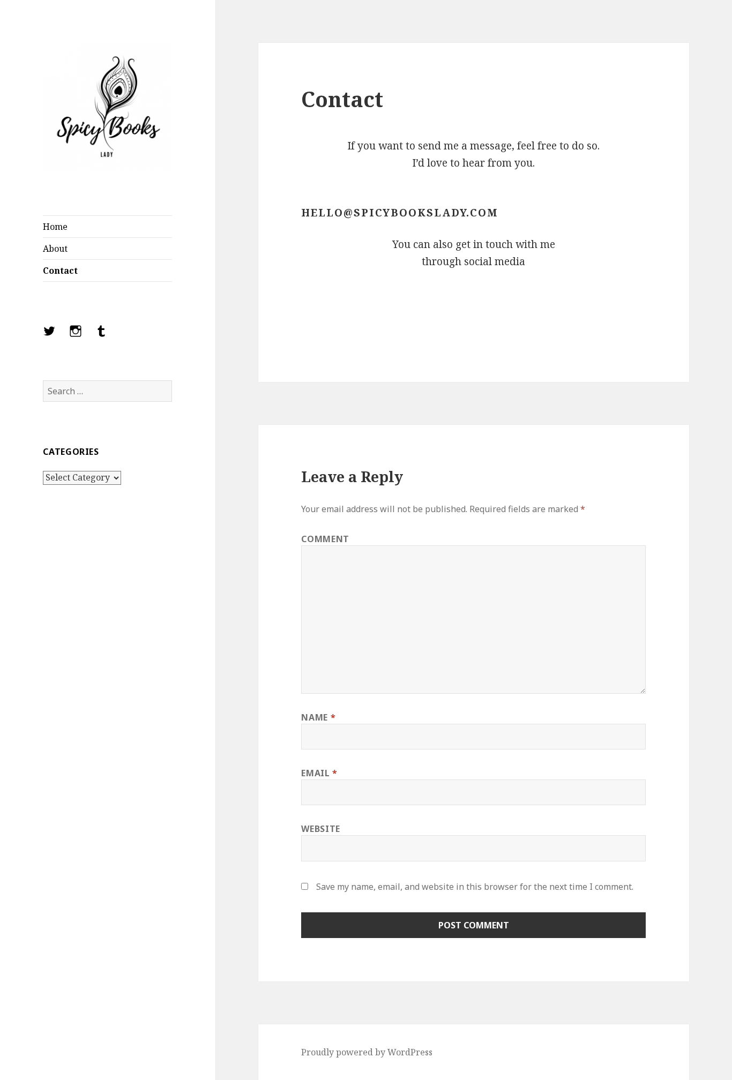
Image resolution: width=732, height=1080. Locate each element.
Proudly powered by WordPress (366, 1052)
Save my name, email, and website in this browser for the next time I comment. (474, 886)
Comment (325, 539)
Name (318, 717)
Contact (60, 270)
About (55, 248)
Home (55, 226)
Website (320, 829)
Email (319, 773)
